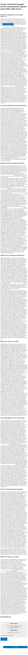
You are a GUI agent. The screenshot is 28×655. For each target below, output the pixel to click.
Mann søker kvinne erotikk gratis (19, 193)
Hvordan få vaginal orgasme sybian (15, 177)
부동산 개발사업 (6, 20)
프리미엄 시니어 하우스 (7, 16)
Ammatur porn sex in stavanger (16, 283)
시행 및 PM (5, 46)
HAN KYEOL (5, 3)
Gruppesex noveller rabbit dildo (7, 175)
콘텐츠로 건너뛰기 (4, 1)
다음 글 (3, 621)
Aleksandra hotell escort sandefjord (8, 464)
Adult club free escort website (16, 289)
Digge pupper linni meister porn (8, 86)
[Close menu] (4, 639)
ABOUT (4, 7)
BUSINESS (5, 11)
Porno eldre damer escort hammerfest (15, 207)
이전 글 (3, 619)
